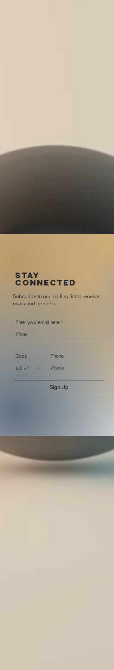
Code (21, 356)
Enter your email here (38, 322)
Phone (57, 356)
